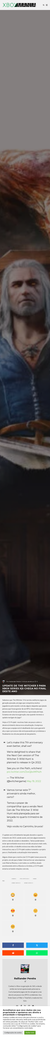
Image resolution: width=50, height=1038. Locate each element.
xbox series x (29, 883)
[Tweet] (37, 945)
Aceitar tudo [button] (30, 1033)
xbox (35, 878)
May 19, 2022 (34, 781)
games (14, 878)
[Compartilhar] (13, 945)
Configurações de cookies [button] (13, 1033)
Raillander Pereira (25, 978)
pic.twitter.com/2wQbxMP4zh (24, 771)
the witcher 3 (25, 878)
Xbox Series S (16, 883)
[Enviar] (13, 952)
